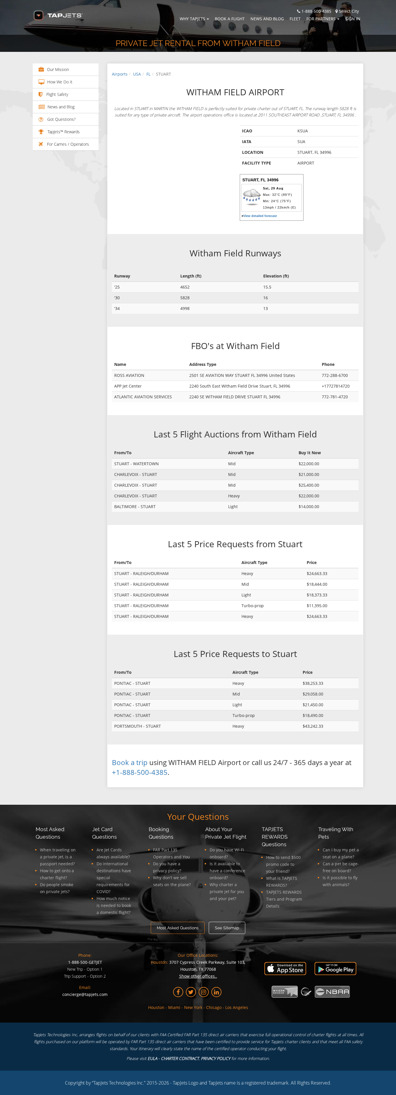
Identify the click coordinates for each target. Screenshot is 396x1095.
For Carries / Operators (67, 144)
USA (137, 74)
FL (148, 74)
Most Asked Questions (178, 928)
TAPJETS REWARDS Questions (275, 836)
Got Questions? (61, 119)
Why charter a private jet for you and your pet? (227, 891)
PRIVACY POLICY (215, 1058)
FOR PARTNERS (321, 18)
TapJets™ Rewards (63, 131)
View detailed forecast (260, 216)
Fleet (295, 18)
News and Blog (267, 18)
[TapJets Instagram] (204, 992)
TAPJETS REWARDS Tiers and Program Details (284, 899)
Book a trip (130, 762)
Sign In (352, 18)
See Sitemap (227, 928)
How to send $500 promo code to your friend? (283, 864)
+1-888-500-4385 (140, 772)
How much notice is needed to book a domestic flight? (114, 905)
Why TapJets (192, 18)
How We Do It (59, 82)
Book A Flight (230, 18)
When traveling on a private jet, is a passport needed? (58, 856)
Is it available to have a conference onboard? (227, 870)
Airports (120, 74)
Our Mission (58, 69)
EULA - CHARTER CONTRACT (173, 1058)
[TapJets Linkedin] (216, 992)
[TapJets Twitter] (191, 992)
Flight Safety (56, 94)
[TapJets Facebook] (178, 992)
